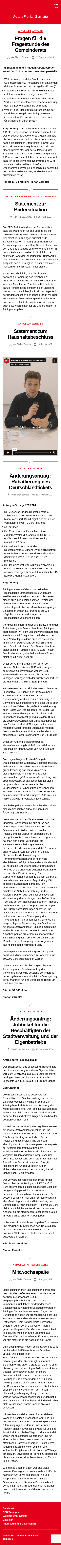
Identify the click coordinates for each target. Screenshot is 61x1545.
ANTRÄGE (37, 31)
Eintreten (8, 1519)
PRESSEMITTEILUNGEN (31, 196)
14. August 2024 (44, 1279)
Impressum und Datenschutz (19, 1523)
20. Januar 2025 (44, 344)
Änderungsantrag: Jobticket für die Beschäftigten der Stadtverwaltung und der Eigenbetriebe (30, 1030)
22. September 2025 (45, 57)
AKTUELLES (24, 31)
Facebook (8, 1508)
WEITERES (50, 196)
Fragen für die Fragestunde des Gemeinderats (30, 44)
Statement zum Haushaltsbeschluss (30, 334)
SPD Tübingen (11, 1512)
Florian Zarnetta (22, 57)
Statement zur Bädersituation (30, 206)
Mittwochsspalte (30, 1272)
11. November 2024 (44, 494)
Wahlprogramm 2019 (15, 1516)
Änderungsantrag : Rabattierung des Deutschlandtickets (30, 481)
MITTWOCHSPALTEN (37, 1265)
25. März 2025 (44, 217)
